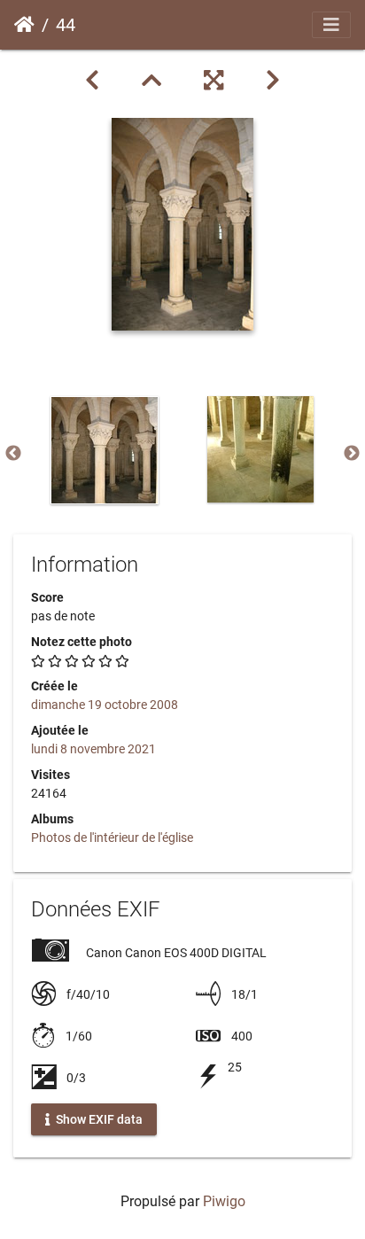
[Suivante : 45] (273, 80)
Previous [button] (13, 454)
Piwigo (224, 1201)
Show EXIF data (98, 1118)
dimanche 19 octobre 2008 (104, 704)
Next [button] (352, 454)
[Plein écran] (213, 80)
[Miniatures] (151, 80)
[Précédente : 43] (92, 80)
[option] (104, 450)
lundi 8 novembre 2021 (93, 749)
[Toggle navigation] (331, 25)
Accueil (24, 25)
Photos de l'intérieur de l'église (112, 837)
